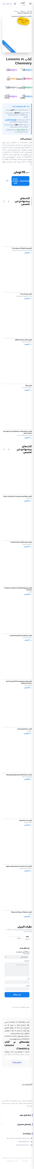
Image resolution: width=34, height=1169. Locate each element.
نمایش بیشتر (17, 1062)
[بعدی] (4, 201)
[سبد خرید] (15, 4)
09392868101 (23, 1142)
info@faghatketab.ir (22, 1145)
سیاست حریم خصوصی (12, 1161)
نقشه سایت (24, 1161)
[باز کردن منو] (30, 4)
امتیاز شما (26, 953)
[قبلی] (9, 201)
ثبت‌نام (7, 3)
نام (28, 979)
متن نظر (26, 961)
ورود (4, 3)
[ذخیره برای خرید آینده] (7, 181)
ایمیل (27, 986)
